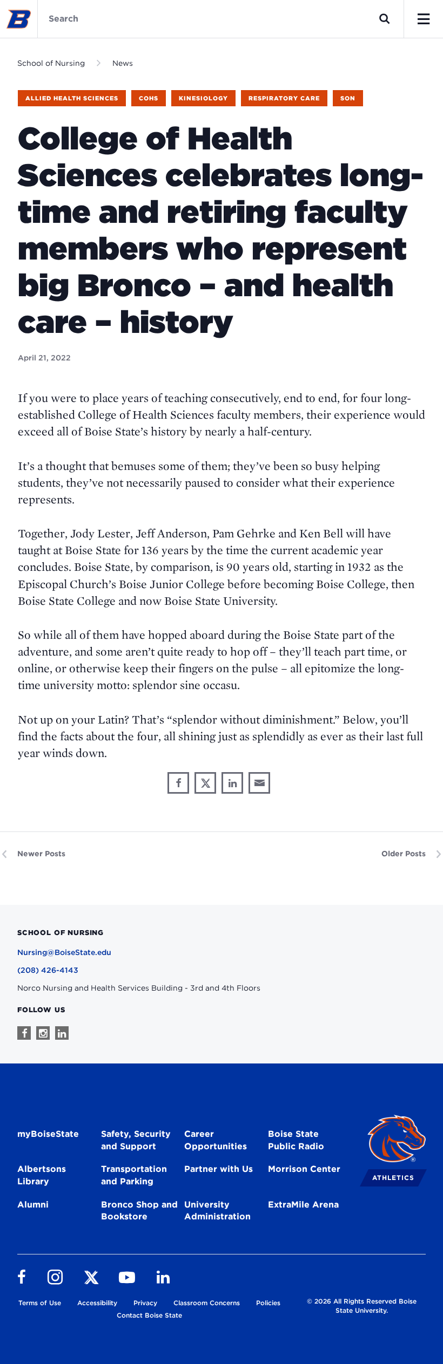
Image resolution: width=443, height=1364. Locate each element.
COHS (148, 98)
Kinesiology (203, 98)
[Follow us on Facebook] (24, 1033)
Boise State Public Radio (296, 1140)
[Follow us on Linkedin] (62, 1033)
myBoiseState (48, 1134)
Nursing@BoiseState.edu (64, 952)
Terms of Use (39, 1303)
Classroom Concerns (206, 1303)
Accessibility (97, 1303)
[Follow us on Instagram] (43, 1033)
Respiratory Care (284, 98)
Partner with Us (218, 1169)
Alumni (33, 1204)
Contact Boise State (149, 1315)
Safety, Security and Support (136, 1140)
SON (347, 98)
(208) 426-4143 (47, 970)
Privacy (145, 1303)
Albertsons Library (41, 1175)
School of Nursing (51, 63)
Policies (268, 1303)
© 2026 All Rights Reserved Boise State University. (362, 1305)
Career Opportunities (215, 1140)
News (122, 63)
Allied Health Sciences (71, 98)
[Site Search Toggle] (385, 19)
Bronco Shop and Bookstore (139, 1210)
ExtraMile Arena (303, 1204)
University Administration (217, 1210)
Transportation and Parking (134, 1175)
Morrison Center (304, 1169)
